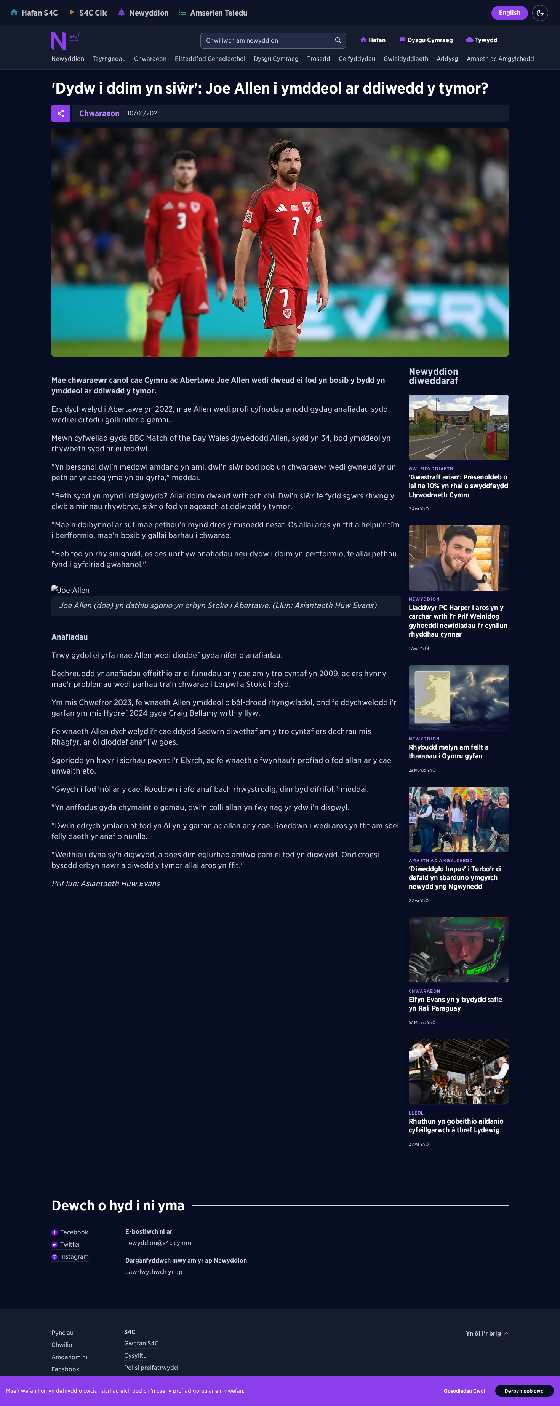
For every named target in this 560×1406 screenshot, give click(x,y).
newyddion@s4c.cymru (158, 1243)
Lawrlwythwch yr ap (153, 1271)
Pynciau (62, 1332)
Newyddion (67, 59)
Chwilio (61, 1345)
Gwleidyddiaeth (406, 59)
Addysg (447, 59)
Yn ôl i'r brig (483, 1333)
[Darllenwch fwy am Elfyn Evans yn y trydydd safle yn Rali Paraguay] (459, 949)
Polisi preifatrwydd (151, 1367)
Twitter (70, 1244)
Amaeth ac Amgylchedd (500, 59)
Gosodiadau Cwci (464, 1391)
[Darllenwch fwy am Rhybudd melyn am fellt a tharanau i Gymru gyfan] (459, 697)
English (509, 12)
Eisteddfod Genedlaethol (210, 59)
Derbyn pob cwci (524, 1391)
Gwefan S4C (141, 1343)
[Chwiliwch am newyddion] (338, 40)
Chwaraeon (150, 59)
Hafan (377, 40)
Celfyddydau (357, 59)
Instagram (74, 1256)
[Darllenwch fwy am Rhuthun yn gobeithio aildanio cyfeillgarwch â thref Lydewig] (459, 1071)
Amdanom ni (69, 1357)
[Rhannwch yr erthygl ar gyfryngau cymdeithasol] (60, 113)
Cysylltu (135, 1355)
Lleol (416, 1112)
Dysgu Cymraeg (430, 40)
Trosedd (318, 59)
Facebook (74, 1232)
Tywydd (486, 40)
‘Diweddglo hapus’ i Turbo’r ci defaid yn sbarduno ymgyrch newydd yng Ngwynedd (455, 878)
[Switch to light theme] (540, 13)
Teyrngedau (109, 59)
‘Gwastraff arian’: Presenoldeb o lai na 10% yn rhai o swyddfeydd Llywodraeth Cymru (458, 486)
